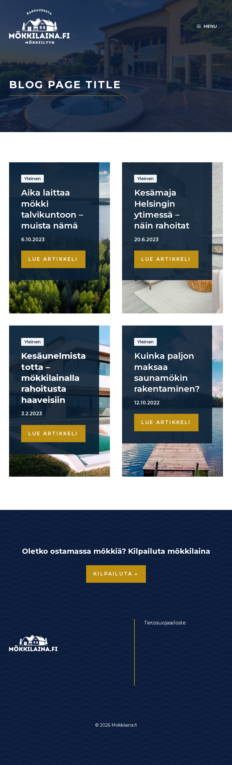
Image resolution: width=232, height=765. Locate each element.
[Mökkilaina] (39, 26)
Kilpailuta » (115, 574)
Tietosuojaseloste (165, 623)
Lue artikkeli (53, 259)
